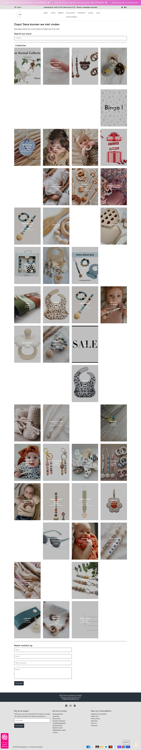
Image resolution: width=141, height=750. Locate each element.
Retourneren (56, 718)
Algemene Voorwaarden (98, 714)
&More (60, 13)
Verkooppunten (57, 725)
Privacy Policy (95, 718)
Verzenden (56, 716)
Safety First (94, 716)
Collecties (70, 13)
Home (46, 13)
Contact (55, 732)
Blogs (91, 13)
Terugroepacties (58, 714)
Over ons (94, 723)
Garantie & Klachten (59, 721)
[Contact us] (136, 745)
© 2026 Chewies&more (20, 747)
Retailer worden (58, 728)
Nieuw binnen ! (72, 17)
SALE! (98, 13)
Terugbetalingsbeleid (59, 723)
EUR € (126, 742)
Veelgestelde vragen (59, 730)
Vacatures (94, 725)
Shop (53, 13)
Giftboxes (81, 13)
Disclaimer (94, 721)
